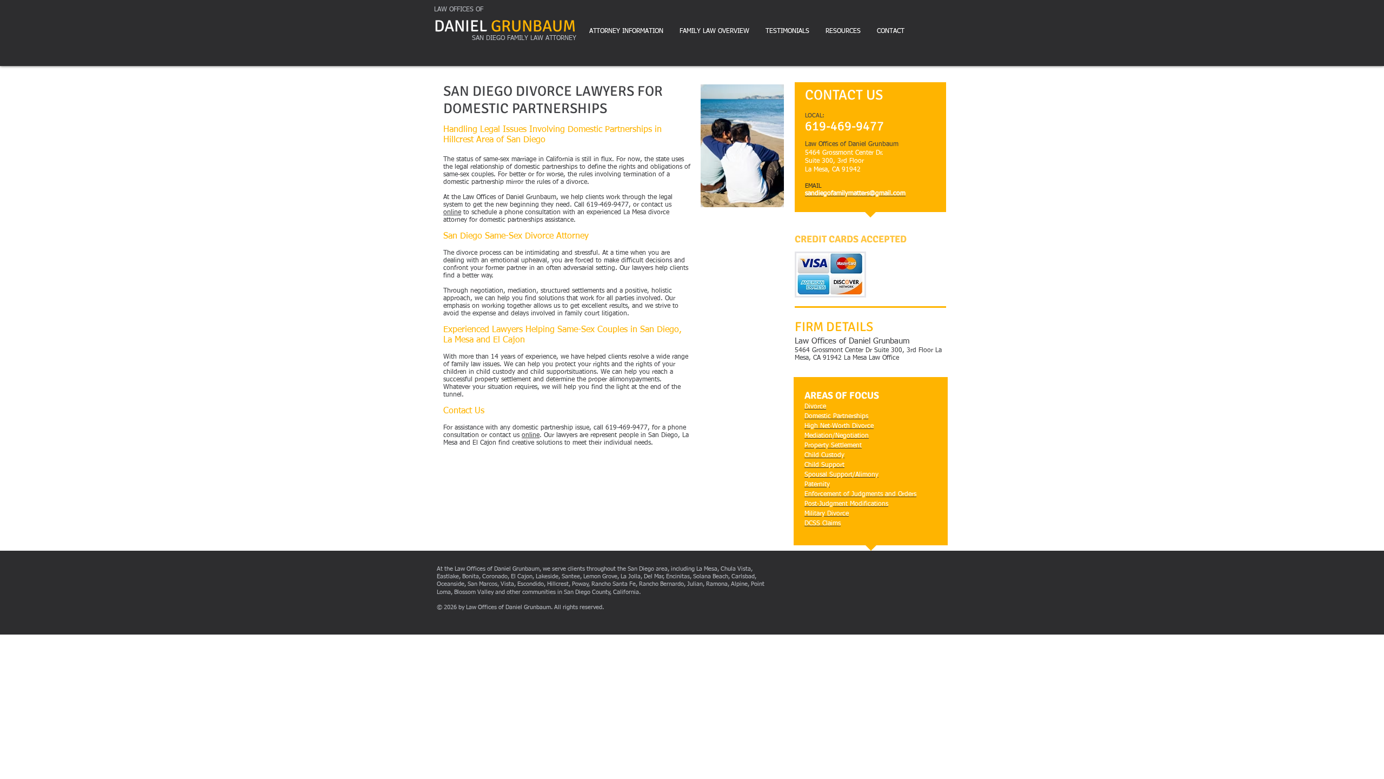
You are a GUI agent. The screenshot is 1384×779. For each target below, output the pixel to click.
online (452, 212)
